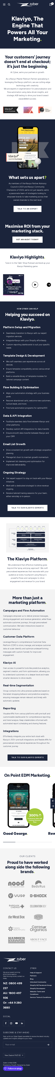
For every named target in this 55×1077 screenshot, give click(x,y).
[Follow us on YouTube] (16, 1023)
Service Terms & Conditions (40, 997)
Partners (33, 976)
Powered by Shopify (9, 1065)
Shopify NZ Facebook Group (41, 985)
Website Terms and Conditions (37, 993)
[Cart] (50, 4)
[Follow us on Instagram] (11, 1023)
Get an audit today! (27, 240)
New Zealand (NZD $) (13, 1055)
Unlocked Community (38, 982)
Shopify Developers (37, 988)
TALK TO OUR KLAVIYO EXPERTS (27, 508)
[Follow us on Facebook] (5, 1023)
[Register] (48, 1045)
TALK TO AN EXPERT (27, 209)
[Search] (9, 4)
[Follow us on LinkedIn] (22, 1023)
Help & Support (36, 973)
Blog (31, 979)
